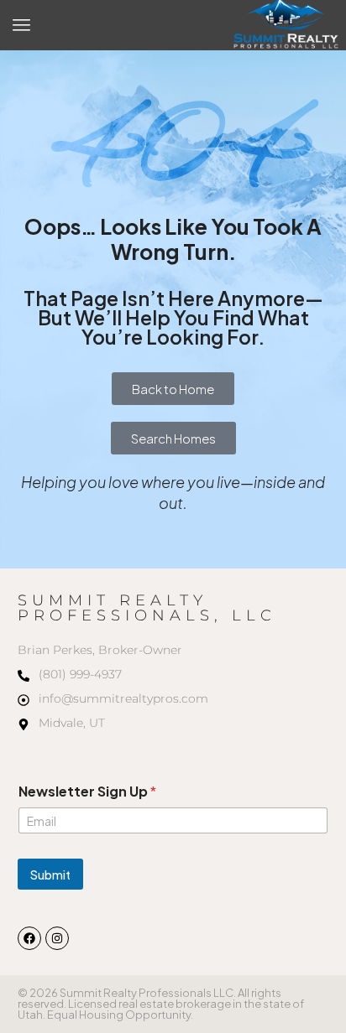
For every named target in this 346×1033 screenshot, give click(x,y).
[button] (22, 25)
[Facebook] (29, 938)
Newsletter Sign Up (87, 791)
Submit (50, 874)
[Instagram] (57, 938)
